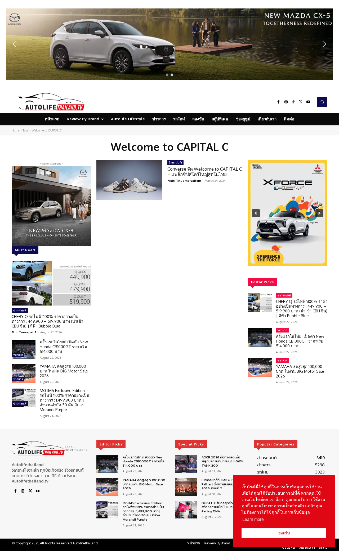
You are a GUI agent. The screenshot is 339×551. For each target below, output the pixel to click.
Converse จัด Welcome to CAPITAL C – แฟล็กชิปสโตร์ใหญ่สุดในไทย (204, 171)
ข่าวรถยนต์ (19, 310)
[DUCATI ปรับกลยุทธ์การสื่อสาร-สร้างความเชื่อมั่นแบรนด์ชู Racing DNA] (186, 510)
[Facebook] (278, 102)
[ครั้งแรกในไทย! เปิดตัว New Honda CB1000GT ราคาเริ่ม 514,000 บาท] (23, 349)
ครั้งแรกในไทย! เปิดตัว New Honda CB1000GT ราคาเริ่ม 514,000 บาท (64, 346)
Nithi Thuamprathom (184, 181)
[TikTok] (293, 102)
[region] (169, 44)
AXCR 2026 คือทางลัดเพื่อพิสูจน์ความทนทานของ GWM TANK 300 (222, 461)
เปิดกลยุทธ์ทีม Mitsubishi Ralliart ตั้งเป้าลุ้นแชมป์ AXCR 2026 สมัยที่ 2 (223, 484)
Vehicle (18, 355)
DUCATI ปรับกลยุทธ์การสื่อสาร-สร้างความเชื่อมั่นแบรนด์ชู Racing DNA (225, 507)
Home (15, 130)
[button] (169, 44)
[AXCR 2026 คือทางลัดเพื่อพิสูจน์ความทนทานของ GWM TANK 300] (186, 464)
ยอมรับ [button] (284, 533)
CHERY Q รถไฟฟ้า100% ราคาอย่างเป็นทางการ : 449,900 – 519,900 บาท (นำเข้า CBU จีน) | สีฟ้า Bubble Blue (47, 321)
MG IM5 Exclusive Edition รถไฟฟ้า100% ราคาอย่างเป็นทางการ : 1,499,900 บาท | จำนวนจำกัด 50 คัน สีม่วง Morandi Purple (64, 400)
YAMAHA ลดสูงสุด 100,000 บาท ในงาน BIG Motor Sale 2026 (64, 371)
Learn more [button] (253, 519)
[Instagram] (286, 102)
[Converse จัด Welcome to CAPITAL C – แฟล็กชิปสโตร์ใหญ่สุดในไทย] (129, 180)
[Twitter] (301, 102)
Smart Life (175, 162)
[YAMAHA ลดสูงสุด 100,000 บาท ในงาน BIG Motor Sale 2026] (23, 373)
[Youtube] (308, 102)
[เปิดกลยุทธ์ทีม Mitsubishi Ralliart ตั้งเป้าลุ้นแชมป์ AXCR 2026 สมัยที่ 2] (186, 487)
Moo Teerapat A (24, 332)
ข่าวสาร (18, 379)
